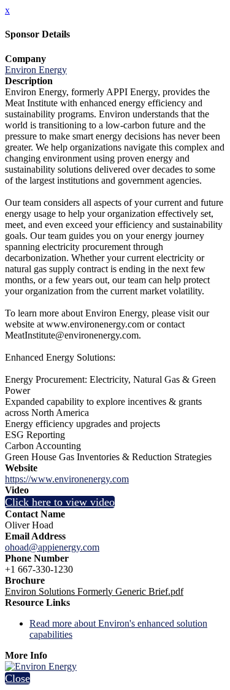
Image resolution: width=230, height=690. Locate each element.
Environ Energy (36, 70)
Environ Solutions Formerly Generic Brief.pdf (94, 591)
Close (17, 678)
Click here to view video (60, 502)
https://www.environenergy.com (67, 479)
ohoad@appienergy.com (52, 547)
